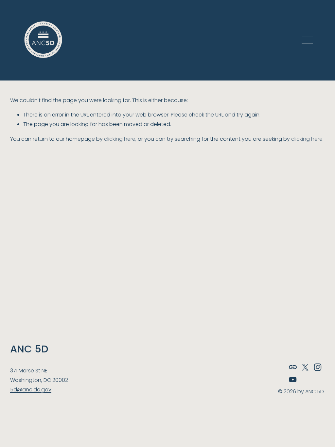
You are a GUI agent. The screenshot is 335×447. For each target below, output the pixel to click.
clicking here (119, 139)
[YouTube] (293, 380)
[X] (305, 367)
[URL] (293, 367)
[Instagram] (318, 367)
